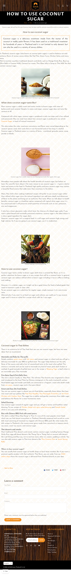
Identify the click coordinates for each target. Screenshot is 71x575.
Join (41, 540)
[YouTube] (39, 545)
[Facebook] (26, 545)
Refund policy (52, 550)
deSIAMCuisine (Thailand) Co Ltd (16, 567)
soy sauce (8, 385)
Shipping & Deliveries (54, 536)
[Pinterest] (30, 545)
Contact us (51, 545)
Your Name (7, 485)
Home (25, 23)
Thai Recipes (51, 540)
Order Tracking (52, 552)
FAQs (49, 538)
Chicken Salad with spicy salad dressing (36, 407)
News (31, 23)
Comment (7, 501)
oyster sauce (18, 359)
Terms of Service (52, 547)
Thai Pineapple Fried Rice (49, 394)
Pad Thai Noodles (32, 394)
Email (6, 493)
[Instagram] (35, 545)
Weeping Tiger (51, 369)
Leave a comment (13, 519)
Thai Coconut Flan (48, 439)
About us (50, 533)
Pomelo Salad (60, 407)
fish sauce (30, 359)
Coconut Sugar (6, 121)
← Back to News (7, 468)
